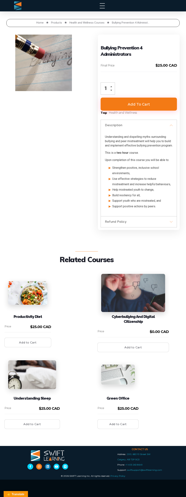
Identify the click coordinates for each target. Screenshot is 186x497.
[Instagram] (39, 466)
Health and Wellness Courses (86, 22)
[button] (112, 87)
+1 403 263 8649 (134, 464)
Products (56, 22)
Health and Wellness (123, 112)
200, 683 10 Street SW (138, 454)
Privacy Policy (117, 476)
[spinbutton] (108, 89)
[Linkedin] (48, 466)
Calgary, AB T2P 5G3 (128, 459)
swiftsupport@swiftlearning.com (144, 470)
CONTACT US (140, 449)
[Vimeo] (65, 466)
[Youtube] (56, 466)
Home (40, 22)
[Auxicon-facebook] (30, 466)
